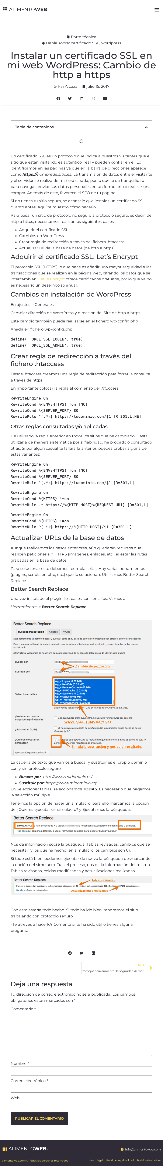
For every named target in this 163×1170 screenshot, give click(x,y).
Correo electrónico (29, 1081)
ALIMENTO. (28, 9)
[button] (157, 10)
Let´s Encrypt (51, 279)
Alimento (28, 1149)
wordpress (111, 43)
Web (15, 1098)
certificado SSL (85, 43)
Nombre (20, 1063)
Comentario (23, 1009)
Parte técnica (83, 37)
